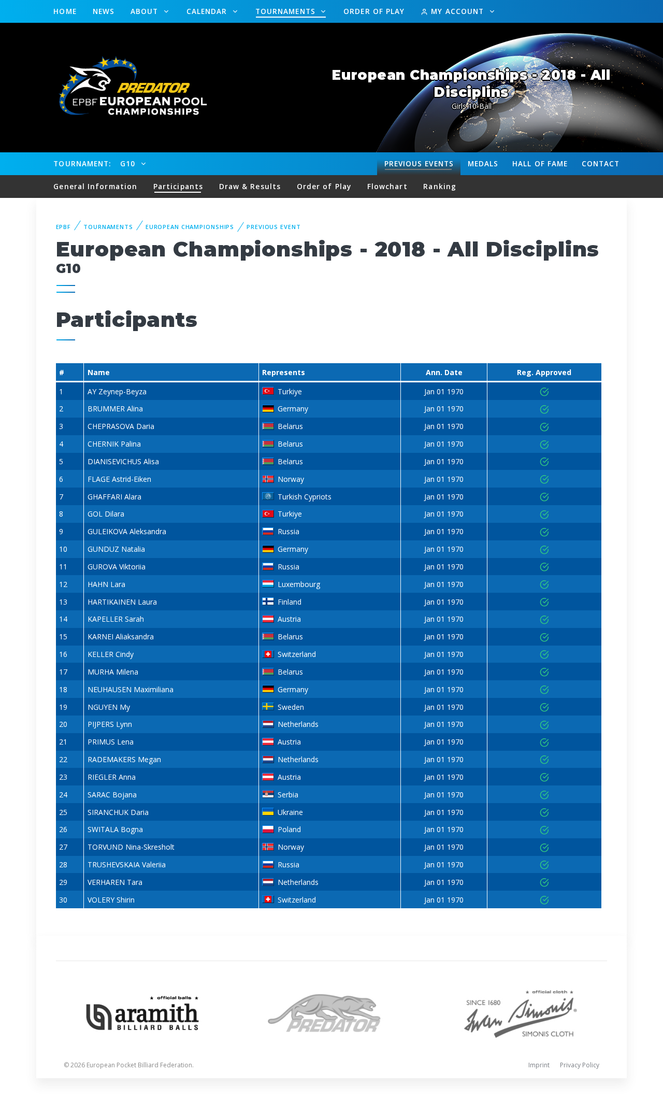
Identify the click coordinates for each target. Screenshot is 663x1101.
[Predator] (332, 1012)
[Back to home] (127, 87)
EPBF (63, 227)
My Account (457, 11)
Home (64, 11)
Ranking (439, 186)
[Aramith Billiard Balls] (142, 1012)
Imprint (539, 1065)
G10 (129, 163)
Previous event (273, 227)
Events (419, 163)
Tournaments (286, 11)
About (146, 11)
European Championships (190, 227)
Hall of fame (540, 163)
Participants (178, 186)
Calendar (208, 11)
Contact (601, 163)
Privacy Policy (579, 1065)
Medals (483, 163)
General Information (95, 186)
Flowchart (387, 186)
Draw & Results (250, 186)
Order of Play (374, 11)
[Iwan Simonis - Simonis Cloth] (520, 1012)
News (103, 11)
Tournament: (82, 163)
